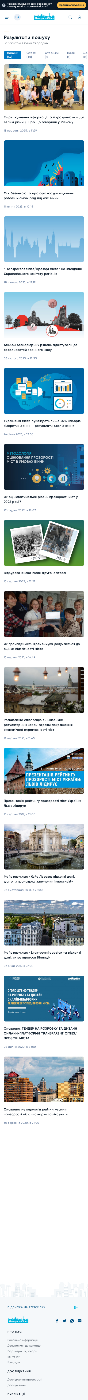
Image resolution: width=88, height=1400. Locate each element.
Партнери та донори (22, 1351)
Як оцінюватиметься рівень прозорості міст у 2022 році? (41, 499)
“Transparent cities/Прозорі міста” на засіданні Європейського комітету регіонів (43, 271)
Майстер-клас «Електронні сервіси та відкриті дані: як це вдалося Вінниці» (42, 955)
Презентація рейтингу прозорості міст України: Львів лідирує (42, 803)
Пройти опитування (71, 5)
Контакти (14, 1356)
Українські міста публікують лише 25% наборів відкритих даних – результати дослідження (42, 423)
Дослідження (17, 1385)
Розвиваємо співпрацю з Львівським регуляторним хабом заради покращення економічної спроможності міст (38, 725)
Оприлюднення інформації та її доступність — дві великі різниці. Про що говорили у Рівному (44, 119)
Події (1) (71, 55)
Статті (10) (31, 55)
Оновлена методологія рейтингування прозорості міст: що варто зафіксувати (36, 1111)
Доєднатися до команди (25, 1345)
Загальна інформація (23, 1340)
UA (17, 17)
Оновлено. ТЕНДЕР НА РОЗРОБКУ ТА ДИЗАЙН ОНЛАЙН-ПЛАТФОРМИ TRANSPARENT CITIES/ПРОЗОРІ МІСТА (40, 1033)
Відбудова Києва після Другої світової (35, 573)
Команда (14, 1362)
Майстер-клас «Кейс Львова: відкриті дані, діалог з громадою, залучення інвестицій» (39, 879)
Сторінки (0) (52, 55)
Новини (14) (12, 55)
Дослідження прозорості (25, 1379)
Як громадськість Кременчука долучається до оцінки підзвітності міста (42, 646)
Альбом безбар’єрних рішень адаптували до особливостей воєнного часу (40, 347)
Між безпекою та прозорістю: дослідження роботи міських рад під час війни (38, 195)
